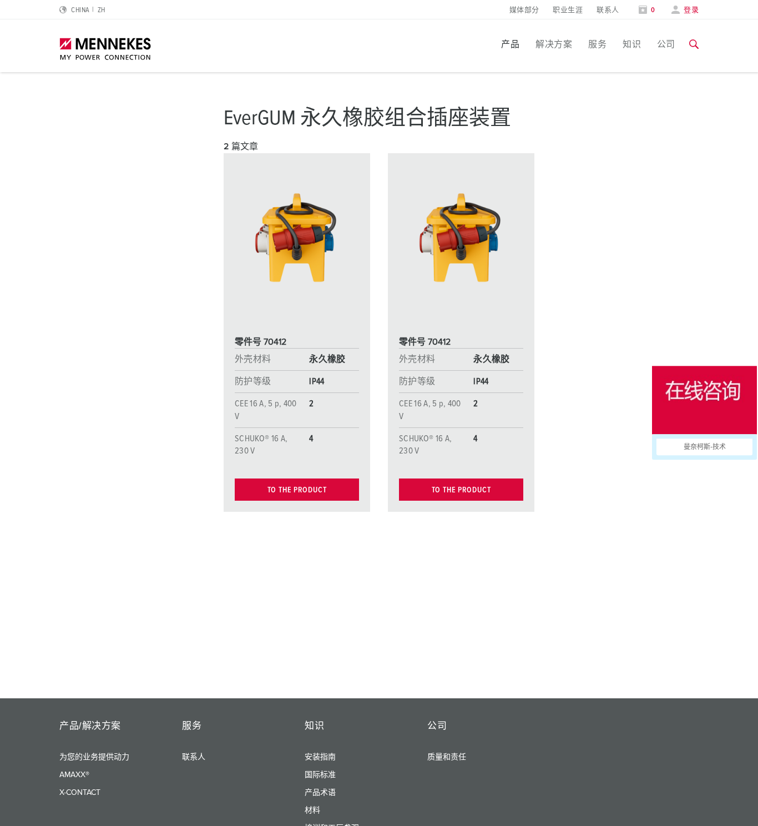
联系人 (608, 10)
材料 (312, 810)
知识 (632, 44)
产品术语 (320, 793)
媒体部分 (524, 10)
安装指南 (320, 757)
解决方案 (553, 44)
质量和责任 (446, 757)
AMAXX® (74, 775)
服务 (597, 44)
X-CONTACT (79, 793)
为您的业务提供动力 (94, 757)
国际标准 (320, 775)
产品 (510, 44)
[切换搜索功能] (694, 44)
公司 (666, 44)
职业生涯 (568, 10)
